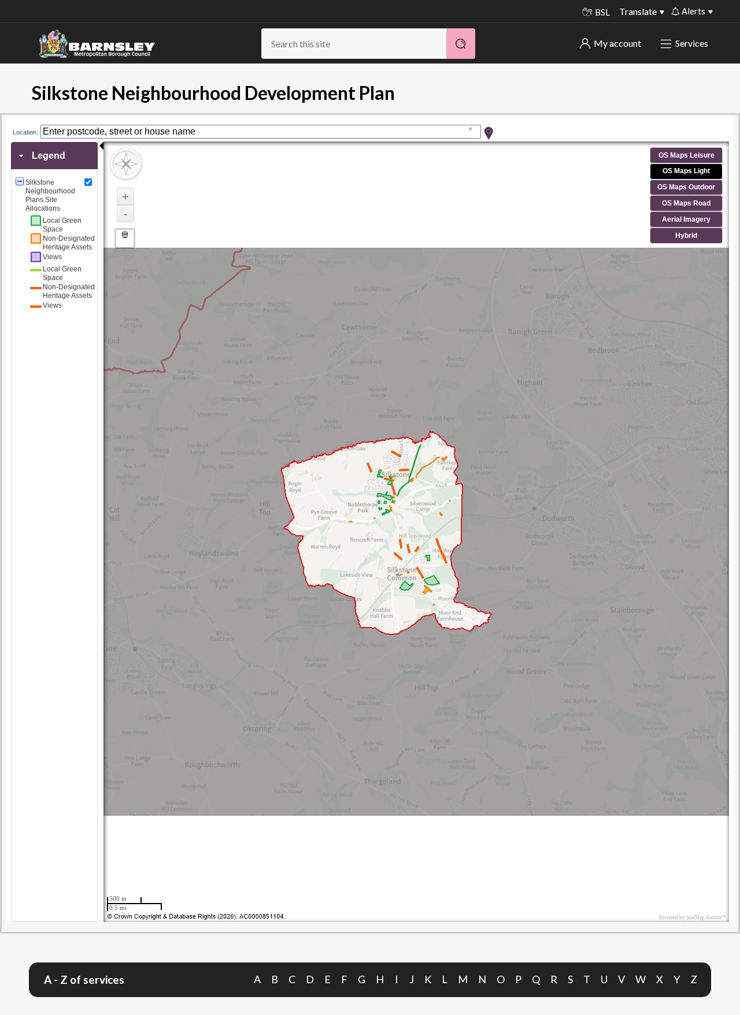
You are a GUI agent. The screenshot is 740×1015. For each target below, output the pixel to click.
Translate (638, 11)
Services (691, 43)
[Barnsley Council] (97, 43)
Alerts (693, 11)
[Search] (460, 43)
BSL (602, 12)
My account (617, 43)
